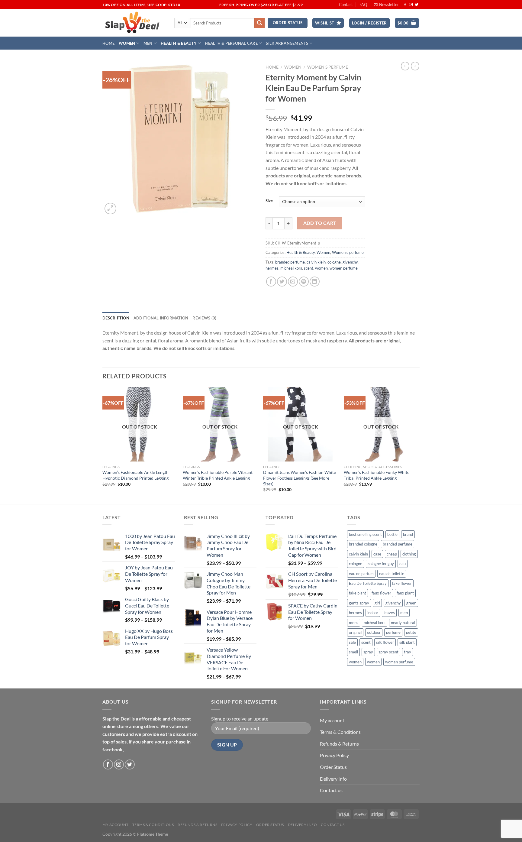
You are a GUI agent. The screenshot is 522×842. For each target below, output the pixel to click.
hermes (272, 268)
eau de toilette (391, 573)
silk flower (385, 642)
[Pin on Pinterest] (304, 282)
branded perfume (290, 262)
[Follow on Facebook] (405, 5)
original (355, 632)
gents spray (359, 603)
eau (402, 563)
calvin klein (316, 262)
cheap (392, 554)
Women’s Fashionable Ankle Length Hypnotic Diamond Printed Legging (135, 475)
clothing (409, 554)
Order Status (333, 767)
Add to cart (320, 223)
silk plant (407, 642)
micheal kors (291, 268)
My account (332, 720)
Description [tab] (115, 318)
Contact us (331, 790)
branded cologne (363, 544)
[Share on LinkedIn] (315, 282)
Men (148, 43)
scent (308, 268)
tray (407, 651)
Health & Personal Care (231, 43)
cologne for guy (381, 563)
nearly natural (403, 622)
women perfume (344, 268)
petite (411, 632)
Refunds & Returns (339, 743)
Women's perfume (327, 67)
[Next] (417, 445)
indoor (372, 612)
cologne (334, 262)
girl (377, 603)
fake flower (402, 583)
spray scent (388, 651)
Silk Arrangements (287, 43)
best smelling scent (365, 534)
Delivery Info (333, 779)
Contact (346, 4)
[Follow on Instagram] (411, 5)
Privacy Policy (334, 755)
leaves (389, 612)
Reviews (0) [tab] (204, 318)
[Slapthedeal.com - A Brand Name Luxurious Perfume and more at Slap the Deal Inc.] (132, 23)
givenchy (350, 262)
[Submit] (259, 23)
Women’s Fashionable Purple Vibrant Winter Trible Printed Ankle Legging (218, 475)
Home (108, 43)
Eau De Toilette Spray (368, 583)
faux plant (405, 593)
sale (352, 642)
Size (269, 201)
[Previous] (102, 445)
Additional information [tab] (161, 318)
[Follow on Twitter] (416, 5)
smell (353, 651)
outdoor (374, 632)
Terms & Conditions (340, 732)
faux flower (381, 593)
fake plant (357, 593)
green (411, 603)
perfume (393, 632)
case (377, 554)
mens (353, 622)
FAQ (363, 4)
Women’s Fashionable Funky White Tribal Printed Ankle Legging (376, 475)
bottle (392, 534)
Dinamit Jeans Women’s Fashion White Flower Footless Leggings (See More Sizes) (299, 478)
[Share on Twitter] (282, 282)
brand (408, 534)
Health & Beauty (179, 43)
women (321, 268)
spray (368, 651)
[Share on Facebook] (271, 282)
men (404, 612)
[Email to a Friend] (293, 282)
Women (127, 43)
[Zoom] (110, 209)
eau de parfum (361, 573)
